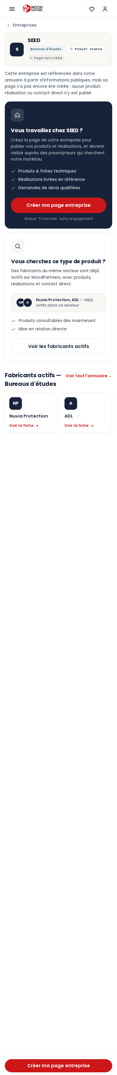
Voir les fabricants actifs (58, 346)
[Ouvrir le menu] (12, 9)
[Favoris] (92, 9)
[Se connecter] (105, 9)
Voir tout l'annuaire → (89, 376)
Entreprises (25, 25)
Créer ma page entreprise (58, 205)
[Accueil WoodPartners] (33, 9)
